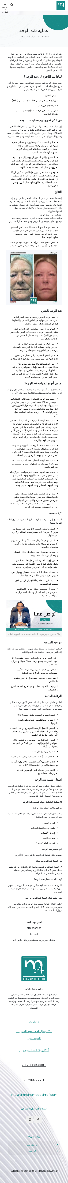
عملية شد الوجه (28, 36)
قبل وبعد (32, 1151)
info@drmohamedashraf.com (34, 1095)
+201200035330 (34, 1065)
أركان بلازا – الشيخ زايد (34, 1050)
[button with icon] (38, 1119)
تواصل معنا (32, 1144)
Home (45, 36)
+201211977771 (34, 1080)
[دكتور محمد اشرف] (60, 5)
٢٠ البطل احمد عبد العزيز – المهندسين (34, 1034)
